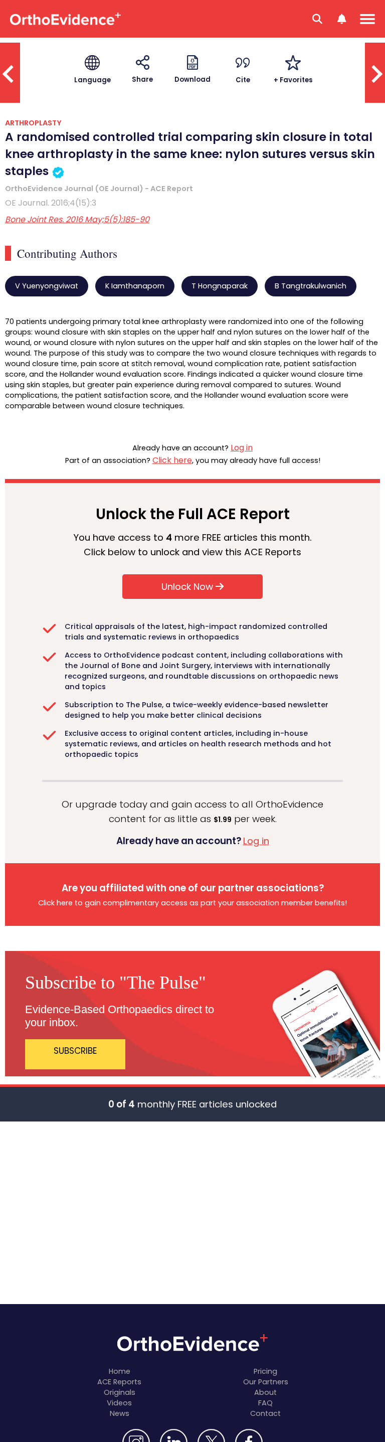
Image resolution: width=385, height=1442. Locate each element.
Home (119, 1371)
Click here (172, 460)
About (265, 1392)
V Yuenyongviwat (46, 286)
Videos (119, 1403)
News (119, 1413)
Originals (119, 1392)
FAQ (265, 1403)
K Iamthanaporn (134, 286)
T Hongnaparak (219, 286)
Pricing (265, 1371)
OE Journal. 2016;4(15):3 (50, 203)
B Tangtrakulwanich (310, 286)
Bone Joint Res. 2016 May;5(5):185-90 (77, 219)
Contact (265, 1413)
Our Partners (265, 1382)
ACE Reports (119, 1382)
